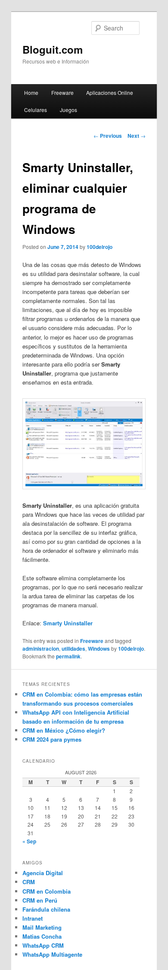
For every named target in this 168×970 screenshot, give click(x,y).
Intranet (32, 918)
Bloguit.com (52, 49)
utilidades (73, 648)
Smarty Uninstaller (68, 623)
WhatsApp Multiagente (52, 954)
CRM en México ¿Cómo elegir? (63, 730)
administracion (40, 648)
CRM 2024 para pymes (51, 739)
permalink (68, 656)
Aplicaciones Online (109, 92)
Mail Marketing (42, 927)
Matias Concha (42, 936)
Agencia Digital (42, 873)
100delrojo (99, 247)
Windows (99, 648)
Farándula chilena (46, 909)
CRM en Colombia (46, 891)
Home (31, 92)
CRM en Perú (39, 900)
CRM (28, 882)
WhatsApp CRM (43, 945)
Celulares (35, 109)
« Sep (29, 841)
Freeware (62, 92)
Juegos (68, 109)
